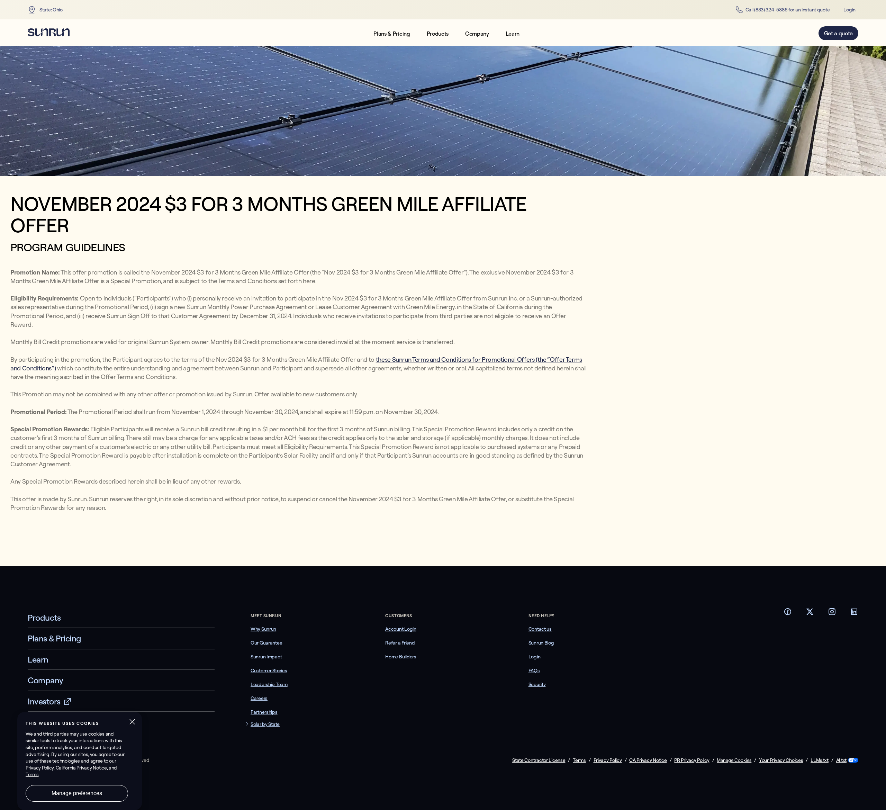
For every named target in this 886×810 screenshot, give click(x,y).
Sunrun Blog (541, 643)
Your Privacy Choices (781, 760)
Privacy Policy (608, 760)
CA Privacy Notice (648, 760)
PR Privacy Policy (691, 760)
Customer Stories (269, 670)
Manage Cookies (734, 760)
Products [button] (438, 33)
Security (537, 684)
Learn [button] (512, 33)
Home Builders (400, 657)
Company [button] (477, 33)
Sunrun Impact (266, 657)
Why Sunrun (263, 629)
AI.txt (841, 760)
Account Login (400, 629)
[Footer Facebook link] (788, 613)
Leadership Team (269, 684)
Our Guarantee (266, 643)
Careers (259, 698)
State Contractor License (538, 760)
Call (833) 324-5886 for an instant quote (787, 10)
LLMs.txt (820, 760)
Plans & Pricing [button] (391, 33)
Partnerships (264, 712)
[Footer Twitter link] (810, 613)
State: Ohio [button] (51, 10)
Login (849, 10)
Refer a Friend (400, 643)
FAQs (534, 670)
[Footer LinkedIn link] (854, 613)
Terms (579, 760)
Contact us (540, 629)
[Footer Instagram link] (832, 613)
